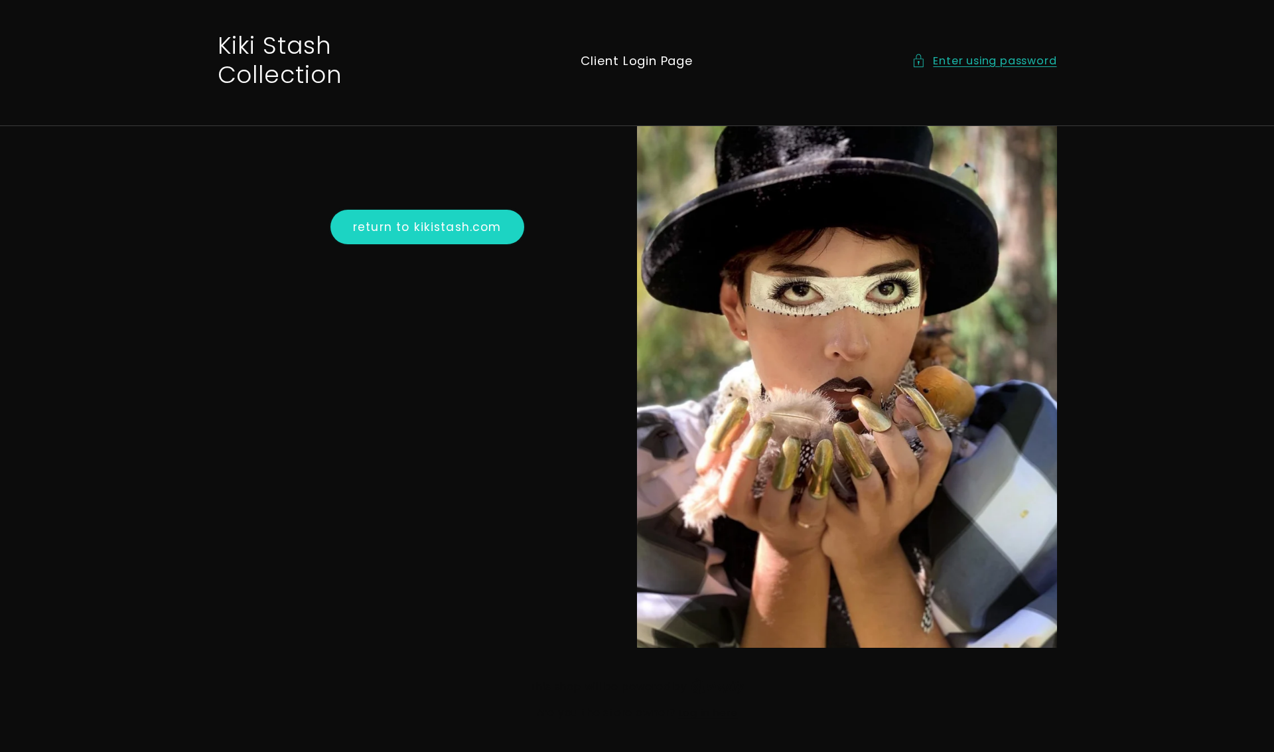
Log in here (708, 712)
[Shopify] (717, 687)
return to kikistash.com (427, 227)
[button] (984, 61)
